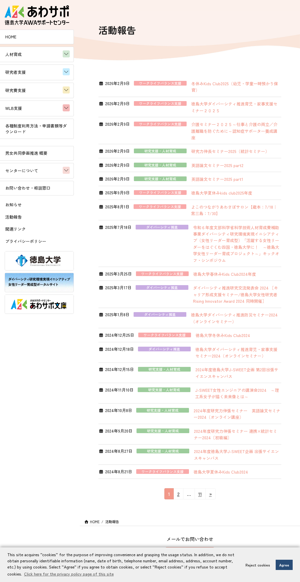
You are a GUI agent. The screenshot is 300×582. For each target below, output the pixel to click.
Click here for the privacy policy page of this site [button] (69, 574)
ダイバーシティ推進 (162, 227)
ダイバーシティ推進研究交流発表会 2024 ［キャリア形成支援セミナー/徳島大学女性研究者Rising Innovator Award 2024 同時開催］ (235, 294)
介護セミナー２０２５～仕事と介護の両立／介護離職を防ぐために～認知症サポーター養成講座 (234, 130)
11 (200, 494)
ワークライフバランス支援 (160, 83)
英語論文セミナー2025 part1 (217, 179)
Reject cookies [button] (258, 565)
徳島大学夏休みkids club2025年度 (221, 193)
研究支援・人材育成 (160, 151)
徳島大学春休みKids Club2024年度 (224, 274)
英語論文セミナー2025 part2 (217, 165)
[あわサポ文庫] (39, 304)
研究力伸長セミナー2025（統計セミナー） (230, 151)
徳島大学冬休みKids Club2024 (223, 335)
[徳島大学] (39, 260)
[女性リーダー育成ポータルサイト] (39, 282)
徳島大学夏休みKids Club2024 (221, 472)
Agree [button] (284, 565)
